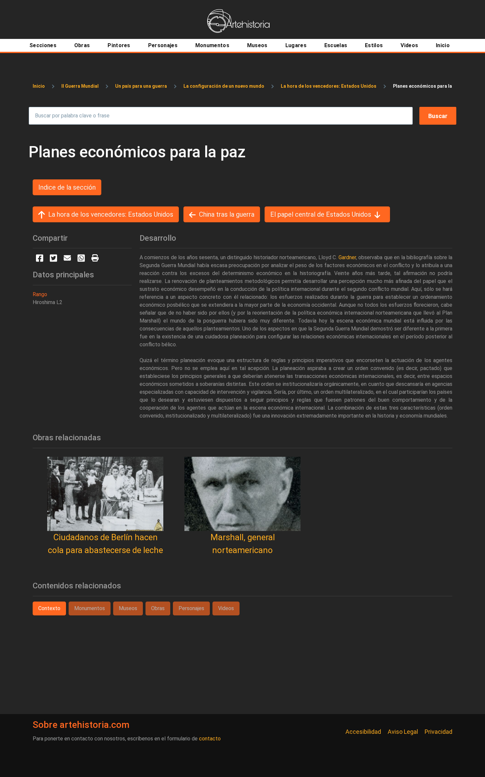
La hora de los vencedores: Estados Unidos (328, 86)
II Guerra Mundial (80, 86)
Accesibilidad (363, 731)
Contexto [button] (49, 608)
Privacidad (438, 731)
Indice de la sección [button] (67, 187)
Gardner (347, 257)
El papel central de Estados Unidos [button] (320, 214)
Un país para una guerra (141, 86)
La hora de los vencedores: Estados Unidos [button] (110, 214)
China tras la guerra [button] (226, 214)
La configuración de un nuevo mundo (223, 86)
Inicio (39, 86)
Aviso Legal (403, 731)
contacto (210, 738)
